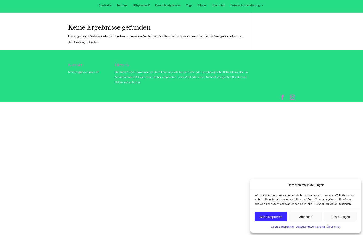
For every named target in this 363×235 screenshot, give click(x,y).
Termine (122, 5)
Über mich (334, 226)
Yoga (189, 5)
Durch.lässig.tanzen (168, 5)
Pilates (201, 5)
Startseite (105, 5)
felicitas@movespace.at (83, 72)
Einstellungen (340, 217)
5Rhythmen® (141, 5)
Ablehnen (305, 217)
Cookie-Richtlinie (282, 226)
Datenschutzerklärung (310, 226)
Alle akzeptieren (271, 217)
